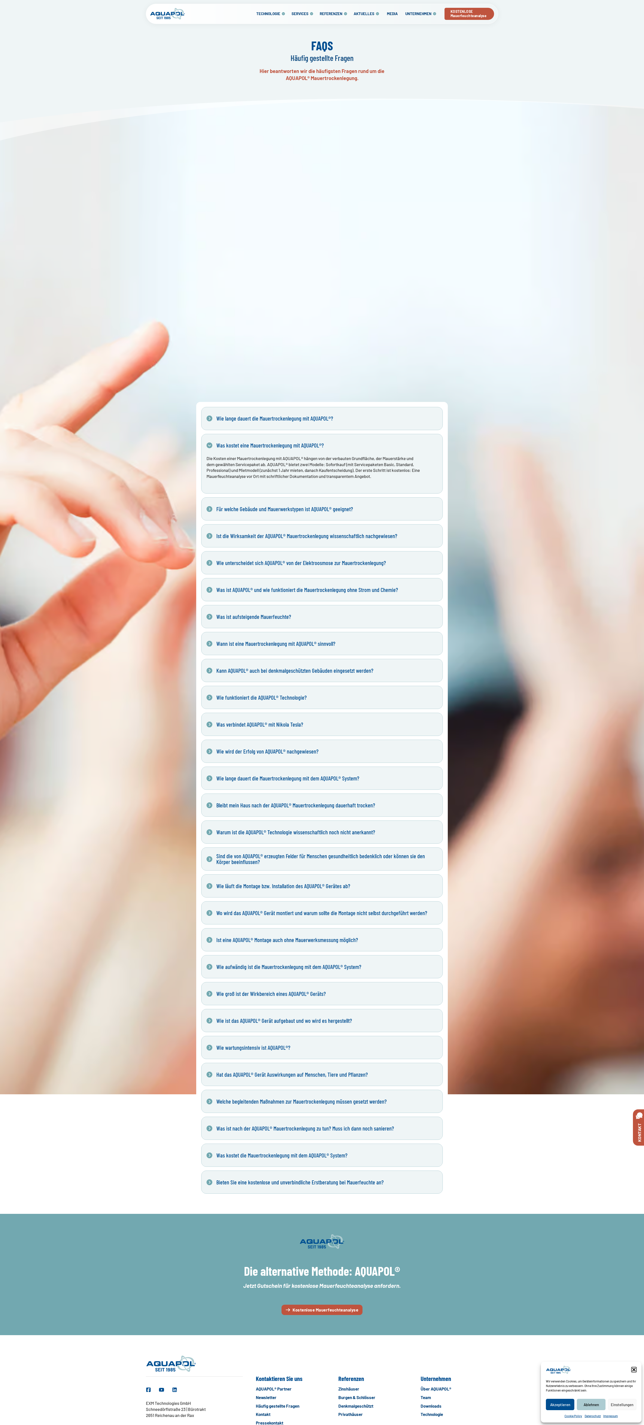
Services (300, 13)
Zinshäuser (348, 1388)
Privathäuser (350, 1414)
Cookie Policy (573, 1416)
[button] (633, 1369)
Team (426, 1397)
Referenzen (331, 13)
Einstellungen (622, 1404)
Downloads (431, 1405)
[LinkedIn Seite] (174, 1389)
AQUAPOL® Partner (274, 1388)
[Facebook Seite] (148, 1389)
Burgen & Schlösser (356, 1397)
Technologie (268, 13)
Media (392, 13)
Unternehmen (418, 13)
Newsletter (266, 1397)
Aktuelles (364, 13)
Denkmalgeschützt (355, 1405)
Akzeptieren (560, 1404)
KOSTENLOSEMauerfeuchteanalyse (469, 13)
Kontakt (263, 1414)
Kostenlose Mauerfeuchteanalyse (325, 1309)
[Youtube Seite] (161, 1389)
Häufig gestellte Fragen (277, 1405)
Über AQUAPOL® (436, 1388)
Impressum (610, 1416)
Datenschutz (593, 1416)
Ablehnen (591, 1404)
